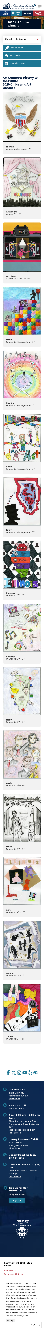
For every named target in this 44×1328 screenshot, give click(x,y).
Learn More (15, 1132)
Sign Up (17, 1200)
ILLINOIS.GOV (10, 1270)
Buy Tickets (15, 55)
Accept (10, 1320)
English (34, 1325)
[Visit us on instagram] (19, 1072)
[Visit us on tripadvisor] (35, 1072)
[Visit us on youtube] (24, 1072)
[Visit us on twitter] (13, 1072)
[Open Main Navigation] (40, 6)
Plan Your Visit (17, 47)
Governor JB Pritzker (14, 1274)
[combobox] (36, 1325)
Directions (14, 1098)
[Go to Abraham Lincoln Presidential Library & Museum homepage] (18, 6)
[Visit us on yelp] (30, 1072)
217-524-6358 (16, 1158)
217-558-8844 (16, 1108)
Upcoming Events (17, 63)
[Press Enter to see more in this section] (22, 38)
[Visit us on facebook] (8, 1072)
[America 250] (5, 13)
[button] (34, 6)
